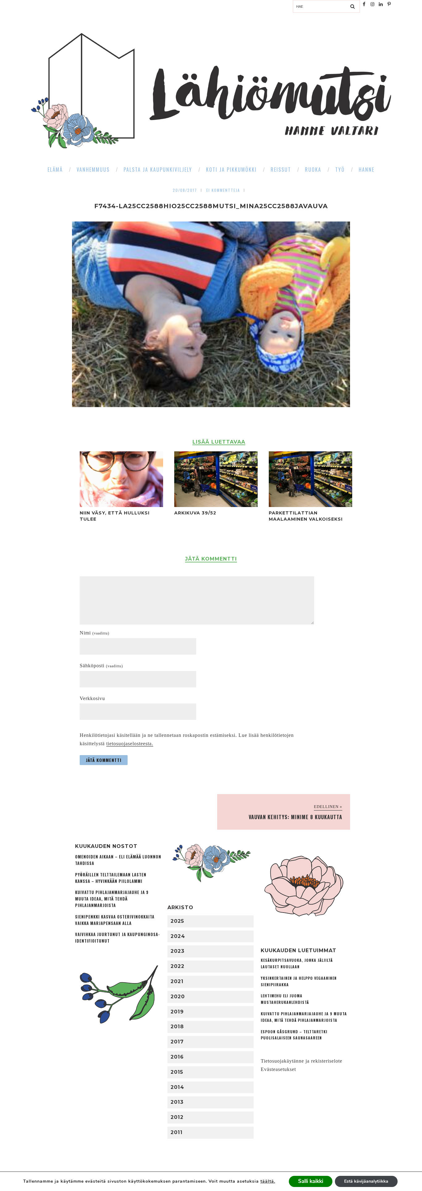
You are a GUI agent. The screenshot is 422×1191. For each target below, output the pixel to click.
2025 (177, 921)
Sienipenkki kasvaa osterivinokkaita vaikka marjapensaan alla (114, 920)
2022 (177, 966)
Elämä (55, 169)
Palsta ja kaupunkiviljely (158, 169)
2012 (177, 1117)
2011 (177, 1132)
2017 (177, 1042)
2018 (177, 1027)
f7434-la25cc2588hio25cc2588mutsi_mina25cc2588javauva (211, 206)
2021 (177, 981)
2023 (177, 951)
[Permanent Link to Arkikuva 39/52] (216, 505)
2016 (177, 1057)
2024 (178, 936)
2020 (178, 997)
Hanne (366, 169)
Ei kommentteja (223, 190)
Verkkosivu (92, 698)
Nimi (94, 632)
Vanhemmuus (93, 169)
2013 (177, 1102)
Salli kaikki (310, 1181)
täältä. (267, 1181)
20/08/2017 (185, 190)
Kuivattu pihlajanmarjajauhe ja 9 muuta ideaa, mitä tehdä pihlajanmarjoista (112, 898)
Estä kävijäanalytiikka (366, 1181)
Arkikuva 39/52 (195, 513)
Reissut (281, 169)
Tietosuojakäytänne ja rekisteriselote (301, 1061)
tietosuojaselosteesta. (129, 743)
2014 (177, 1087)
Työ (340, 169)
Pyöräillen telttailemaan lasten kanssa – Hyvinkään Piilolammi (110, 878)
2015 (177, 1072)
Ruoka (313, 169)
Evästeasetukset (278, 1069)
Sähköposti (101, 665)
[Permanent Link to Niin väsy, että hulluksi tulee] (121, 505)
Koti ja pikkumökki (231, 169)
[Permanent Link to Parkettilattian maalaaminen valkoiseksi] (310, 505)
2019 (177, 1012)
